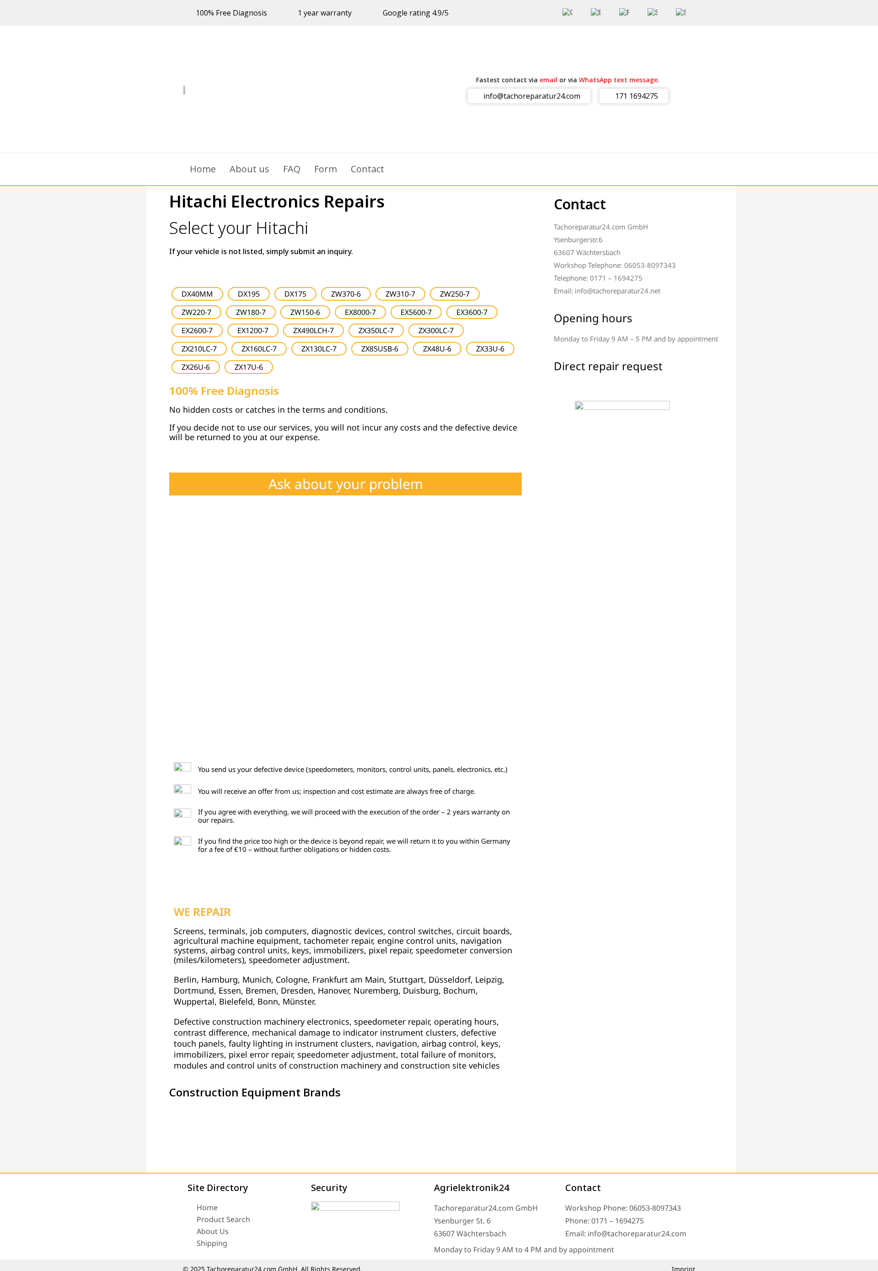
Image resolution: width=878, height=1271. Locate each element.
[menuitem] (567, 12)
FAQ (291, 169)
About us (249, 169)
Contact (367, 169)
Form (325, 169)
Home (203, 169)
